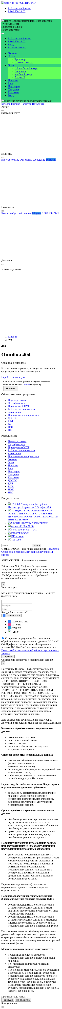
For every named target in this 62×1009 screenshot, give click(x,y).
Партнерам (14, 86)
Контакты (13, 92)
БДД (10, 421)
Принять (10, 388)
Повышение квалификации (23, 415)
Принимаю (8, 1000)
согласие (26, 384)
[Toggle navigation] (2, 33)
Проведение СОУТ (18, 406)
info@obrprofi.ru (10, 159)
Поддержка (53, 548)
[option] (34, 621)
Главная (12, 336)
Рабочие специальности (21, 409)
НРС (10, 430)
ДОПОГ (12, 418)
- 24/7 (24, 529)
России (19, 8)
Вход (11, 44)
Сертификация (16, 403)
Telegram (51, 159)
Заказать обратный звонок (16, 213)
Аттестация (14, 412)
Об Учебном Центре (26, 68)
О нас (11, 462)
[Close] (2, 110)
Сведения (13, 89)
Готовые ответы (24, 62)
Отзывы (12, 53)
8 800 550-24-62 (16, 11)
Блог (10, 83)
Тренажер (20, 59)
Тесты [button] (11, 56)
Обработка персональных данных (20, 551)
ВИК (11, 424)
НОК (11, 427)
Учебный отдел (23, 74)
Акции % (20, 77)
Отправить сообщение (32, 159)
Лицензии (20, 71)
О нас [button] (11, 65)
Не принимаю (23, 1000)
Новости (13, 80)
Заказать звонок (17, 47)
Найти (37, 545)
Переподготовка (17, 400)
